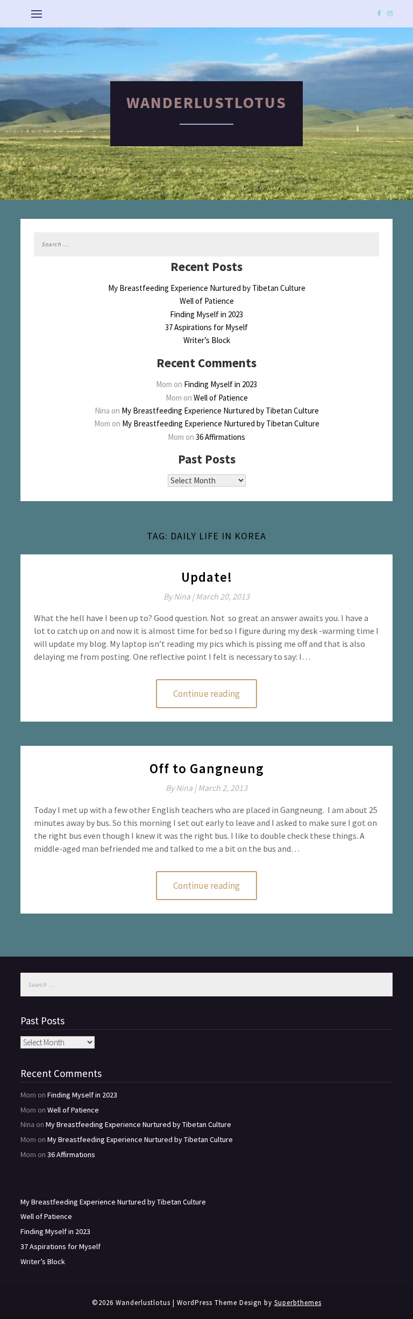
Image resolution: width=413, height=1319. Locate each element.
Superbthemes (298, 1302)
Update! (206, 577)
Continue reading (206, 694)
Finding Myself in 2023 (206, 314)
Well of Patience (207, 301)
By (179, 596)
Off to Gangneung (206, 768)
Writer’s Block (206, 340)
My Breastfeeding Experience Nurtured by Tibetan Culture (206, 288)
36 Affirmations (220, 437)
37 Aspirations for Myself (206, 327)
